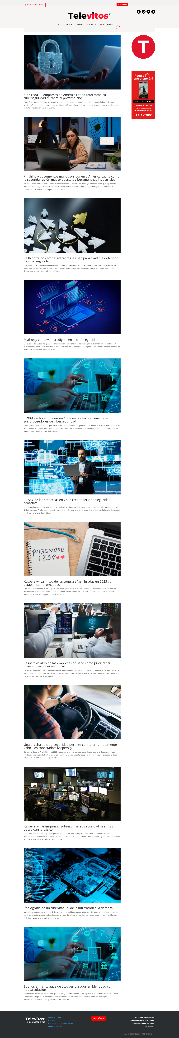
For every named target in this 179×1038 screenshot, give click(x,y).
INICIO (60, 24)
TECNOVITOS (90, 24)
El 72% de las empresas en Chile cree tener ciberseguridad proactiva (67, 501)
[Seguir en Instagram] (144, 12)
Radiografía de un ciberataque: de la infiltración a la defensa (68, 908)
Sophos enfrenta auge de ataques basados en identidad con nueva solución (68, 988)
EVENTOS (110, 24)
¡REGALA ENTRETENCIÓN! (35, 5)
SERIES (80, 24)
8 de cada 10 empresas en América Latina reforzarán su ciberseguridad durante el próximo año (65, 96)
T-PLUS (101, 24)
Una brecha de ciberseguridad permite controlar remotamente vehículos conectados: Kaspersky (70, 746)
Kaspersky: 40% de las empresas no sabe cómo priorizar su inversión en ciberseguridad (67, 664)
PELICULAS (70, 24)
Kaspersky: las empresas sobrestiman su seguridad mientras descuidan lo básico (68, 828)
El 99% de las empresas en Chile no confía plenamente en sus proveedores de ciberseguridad (66, 419)
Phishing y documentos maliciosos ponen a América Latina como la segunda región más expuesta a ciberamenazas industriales (71, 178)
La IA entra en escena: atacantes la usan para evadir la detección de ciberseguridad (71, 259)
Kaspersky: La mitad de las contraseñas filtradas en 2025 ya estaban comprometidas (67, 583)
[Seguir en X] (148, 12)
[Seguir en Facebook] (139, 12)
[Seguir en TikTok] (153, 12)
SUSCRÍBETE (122, 5)
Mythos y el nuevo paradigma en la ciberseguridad (61, 339)
